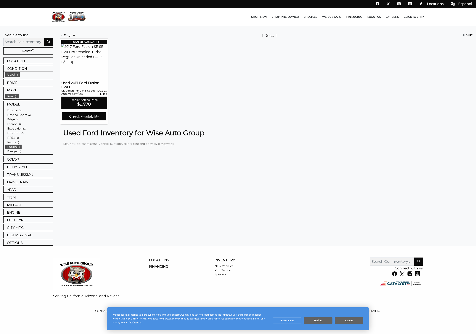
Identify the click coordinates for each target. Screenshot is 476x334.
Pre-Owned (223, 270)
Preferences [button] (135, 322)
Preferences (287, 320)
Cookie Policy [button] (212, 318)
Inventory (225, 260)
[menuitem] (29, 74)
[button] (259, 17)
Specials (220, 274)
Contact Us (105, 311)
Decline (318, 320)
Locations (435, 4)
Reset (26, 51)
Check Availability (84, 116)
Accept (349, 320)
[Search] (48, 42)
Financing (158, 266)
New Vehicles (224, 266)
